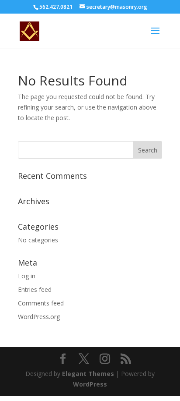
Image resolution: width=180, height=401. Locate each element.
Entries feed (35, 289)
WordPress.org (39, 316)
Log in (26, 276)
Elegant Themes (88, 373)
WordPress (90, 384)
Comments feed (41, 303)
